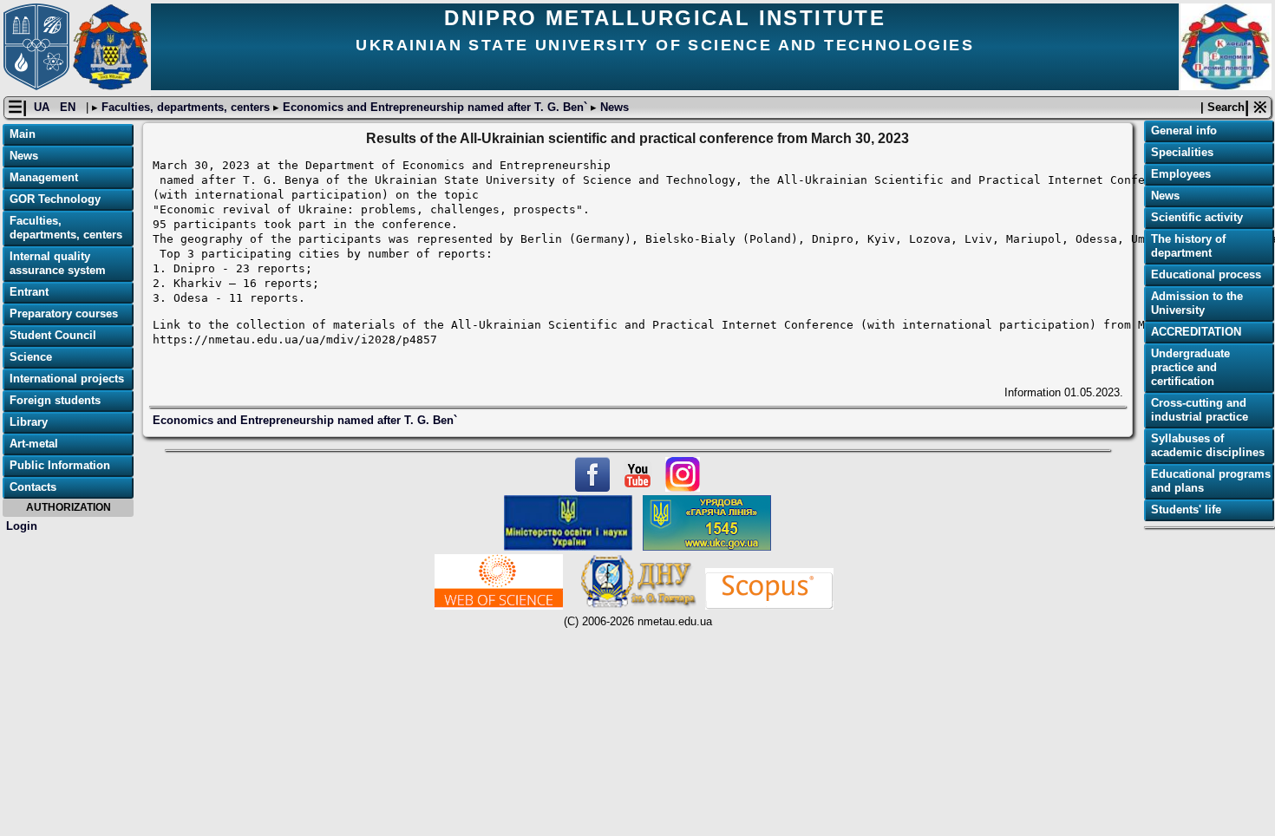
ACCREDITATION (1196, 331)
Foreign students (55, 400)
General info (1184, 130)
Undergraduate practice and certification (1190, 367)
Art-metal (34, 443)
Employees (1181, 173)
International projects (67, 378)
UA (43, 107)
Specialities (1182, 152)
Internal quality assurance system (58, 263)
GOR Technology (55, 199)
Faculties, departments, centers (185, 107)
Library (29, 421)
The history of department (1188, 245)
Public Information (60, 465)
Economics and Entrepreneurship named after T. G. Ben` (435, 107)
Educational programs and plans (1211, 480)
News (613, 107)
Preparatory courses (64, 313)
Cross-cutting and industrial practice (1199, 409)
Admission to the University (1197, 303)
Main (23, 133)
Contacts (33, 486)
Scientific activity (1197, 217)
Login (21, 525)
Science (31, 356)
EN (69, 107)
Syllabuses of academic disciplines (1208, 445)
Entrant (29, 291)
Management (44, 177)
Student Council (53, 335)
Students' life (1186, 509)
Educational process (1206, 274)
